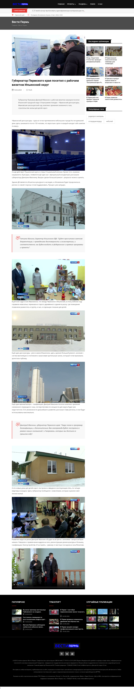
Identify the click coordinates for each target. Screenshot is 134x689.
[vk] (67, 654)
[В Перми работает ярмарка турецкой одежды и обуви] (95, 91)
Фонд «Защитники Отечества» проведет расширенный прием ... (94, 60)
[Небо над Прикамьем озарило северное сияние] (103, 626)
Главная (61, 4)
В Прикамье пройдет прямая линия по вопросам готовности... (113, 80)
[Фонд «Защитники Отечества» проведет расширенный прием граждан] (95, 51)
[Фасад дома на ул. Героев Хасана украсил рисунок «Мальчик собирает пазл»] (114, 626)
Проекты (71, 4)
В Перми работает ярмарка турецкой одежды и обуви (92, 99)
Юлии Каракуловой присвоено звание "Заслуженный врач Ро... (94, 80)
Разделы (83, 4)
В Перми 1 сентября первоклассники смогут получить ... (72, 612)
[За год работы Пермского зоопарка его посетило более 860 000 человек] (103, 619)
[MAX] (72, 654)
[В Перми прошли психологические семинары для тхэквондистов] (113, 51)
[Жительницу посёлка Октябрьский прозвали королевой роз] (91, 611)
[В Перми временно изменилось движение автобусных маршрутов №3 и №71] (54, 621)
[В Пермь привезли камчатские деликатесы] (113, 91)
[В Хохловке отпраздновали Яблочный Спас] (91, 626)
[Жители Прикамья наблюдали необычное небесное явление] (16, 627)
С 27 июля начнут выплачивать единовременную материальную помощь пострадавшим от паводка (70, 11)
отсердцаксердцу (95, 121)
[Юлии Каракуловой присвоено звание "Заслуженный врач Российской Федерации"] (95, 72)
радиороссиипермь (96, 116)
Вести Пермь (22, 25)
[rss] (62, 654)
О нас (100, 4)
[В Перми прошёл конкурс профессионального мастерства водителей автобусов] (54, 629)
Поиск (92, 4)
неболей (109, 121)
